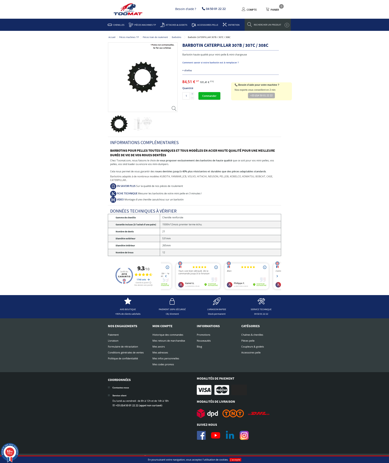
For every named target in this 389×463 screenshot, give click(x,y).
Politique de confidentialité (123, 358)
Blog (199, 346)
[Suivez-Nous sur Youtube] (215, 435)
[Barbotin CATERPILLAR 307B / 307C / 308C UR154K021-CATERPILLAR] (119, 123)
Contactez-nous (120, 387)
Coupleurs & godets (252, 346)
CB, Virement (172, 313)
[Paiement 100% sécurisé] (172, 303)
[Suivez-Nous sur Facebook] (201, 435)
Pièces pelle (248, 340)
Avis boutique (128, 309)
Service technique (261, 309)
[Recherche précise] (287, 25)
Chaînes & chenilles (252, 334)
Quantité (187, 88)
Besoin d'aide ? (185, 9)
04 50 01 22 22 (261, 313)
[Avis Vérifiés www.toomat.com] (127, 303)
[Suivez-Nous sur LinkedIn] (229, 435)
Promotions (203, 334)
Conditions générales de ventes (126, 352)
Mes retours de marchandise (168, 340)
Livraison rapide (216, 309)
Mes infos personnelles (165, 358)
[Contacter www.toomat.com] (261, 303)
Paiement (113, 334)
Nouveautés (204, 340)
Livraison (113, 340)
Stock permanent (216, 313)
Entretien (233, 24)
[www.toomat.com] (128, 9)
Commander (209, 96)
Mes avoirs (158, 346)
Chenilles (118, 24)
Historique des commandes (167, 334)
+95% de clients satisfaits (128, 313)
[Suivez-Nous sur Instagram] (244, 435)
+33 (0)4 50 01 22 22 (261, 95)
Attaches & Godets (176, 24)
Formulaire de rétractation (123, 346)
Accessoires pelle (207, 24)
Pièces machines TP (145, 24)
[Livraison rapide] (216, 303)
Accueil (111, 37)
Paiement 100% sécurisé (172, 309)
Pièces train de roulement (155, 37)
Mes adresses (160, 352)
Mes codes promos (163, 364)
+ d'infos (187, 70)
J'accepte (235, 459)
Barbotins (176, 37)
